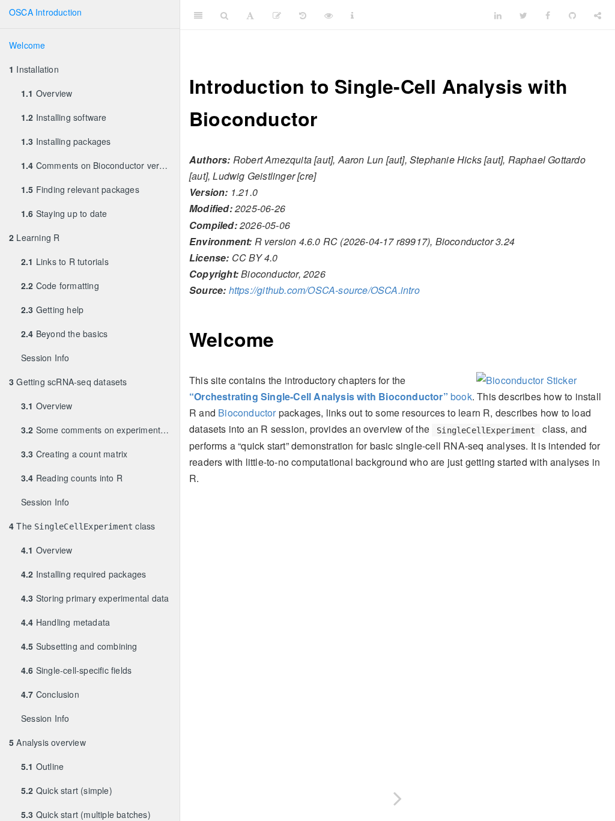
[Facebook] (547, 15)
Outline (42, 766)
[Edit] (277, 15)
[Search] (224, 15)
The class (82, 526)
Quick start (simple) (66, 790)
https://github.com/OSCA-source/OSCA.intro (324, 290)
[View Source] (328, 15)
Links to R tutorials (65, 261)
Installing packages (66, 141)
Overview (46, 93)
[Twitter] (523, 15)
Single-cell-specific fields (76, 670)
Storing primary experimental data (95, 598)
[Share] (597, 15)
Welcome (27, 45)
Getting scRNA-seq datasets (68, 382)
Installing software (64, 117)
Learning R (34, 237)
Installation (34, 69)
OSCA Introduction (45, 12)
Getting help (52, 310)
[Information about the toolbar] (352, 15)
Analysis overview (47, 742)
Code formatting (60, 285)
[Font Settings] (250, 15)
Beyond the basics (64, 334)
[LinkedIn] (497, 15)
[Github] (572, 15)
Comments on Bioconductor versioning (100, 165)
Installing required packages (83, 574)
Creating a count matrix (74, 454)
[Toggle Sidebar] (198, 15)
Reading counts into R (72, 478)
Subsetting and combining (79, 646)
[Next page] (397, 796)
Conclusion (50, 694)
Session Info (45, 358)
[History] (302, 15)
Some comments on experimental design (100, 430)
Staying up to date (64, 213)
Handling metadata (65, 622)
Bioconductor (247, 413)
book (330, 396)
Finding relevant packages (80, 189)
